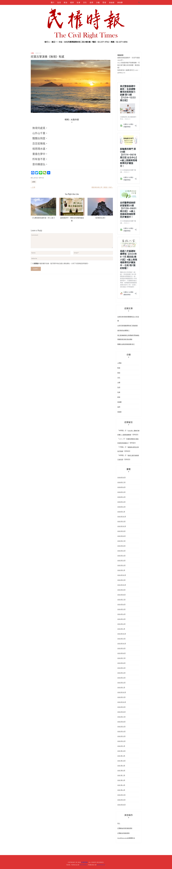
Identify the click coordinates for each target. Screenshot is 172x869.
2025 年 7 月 (121, 541)
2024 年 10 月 (121, 585)
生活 (59, 2)
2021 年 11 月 (121, 756)
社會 (78, 2)
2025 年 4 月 (121, 555)
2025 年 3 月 (121, 560)
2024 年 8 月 (121, 594)
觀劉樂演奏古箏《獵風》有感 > (102, 187)
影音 (104, 2)
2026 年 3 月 (121, 502)
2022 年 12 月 (121, 692)
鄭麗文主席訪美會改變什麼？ (126, 344)
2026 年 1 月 (121, 511)
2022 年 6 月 (121, 721)
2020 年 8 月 (121, 804)
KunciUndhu (96, 7)
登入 (118, 823)
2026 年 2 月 (121, 507)
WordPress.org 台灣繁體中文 (126, 838)
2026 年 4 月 (121, 497)
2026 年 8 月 (121, 477)
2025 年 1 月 (121, 570)
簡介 (52, 2)
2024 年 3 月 (121, 619)
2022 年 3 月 (121, 736)
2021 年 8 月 (121, 770)
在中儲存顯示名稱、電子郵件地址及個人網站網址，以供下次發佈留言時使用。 (60, 263)
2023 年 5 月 (121, 668)
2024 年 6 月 (121, 604)
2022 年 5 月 (121, 726)
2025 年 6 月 (121, 546)
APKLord (86, 7)
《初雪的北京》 (100, 218)
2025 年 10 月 (121, 526)
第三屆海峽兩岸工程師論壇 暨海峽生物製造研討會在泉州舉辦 (128, 337)
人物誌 (60, 7)
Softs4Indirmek (109, 7)
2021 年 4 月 (121, 785)
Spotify (77, 7)
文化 (85, 2)
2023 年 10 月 (121, 643)
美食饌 (120, 2)
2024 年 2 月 (121, 624)
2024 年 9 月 (121, 590)
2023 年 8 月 (121, 653)
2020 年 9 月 (121, 800)
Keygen (69, 7)
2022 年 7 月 (121, 717)
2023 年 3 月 (121, 677)
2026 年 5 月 (121, 492)
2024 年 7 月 (121, 599)
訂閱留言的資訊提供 (123, 833)
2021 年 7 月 (121, 775)
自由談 (111, 2)
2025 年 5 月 (121, 550)
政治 (65, 2)
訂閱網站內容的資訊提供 (124, 828)
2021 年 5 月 (121, 780)
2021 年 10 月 (121, 760)
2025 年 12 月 (121, 516)
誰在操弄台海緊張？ (123, 330)
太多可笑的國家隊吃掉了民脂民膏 (127, 325)
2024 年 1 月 (121, 629)
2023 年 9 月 (121, 648)
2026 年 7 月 (121, 482)
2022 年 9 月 (121, 707)
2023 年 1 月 (121, 687)
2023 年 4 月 (121, 673)
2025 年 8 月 (121, 536)
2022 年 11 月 (121, 697)
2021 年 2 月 (121, 790)
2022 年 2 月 (121, 741)
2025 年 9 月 (121, 531)
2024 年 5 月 (121, 609)
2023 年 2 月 (121, 682)
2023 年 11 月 (121, 638)
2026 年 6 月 (121, 487)
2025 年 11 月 (121, 521)
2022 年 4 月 (121, 731)
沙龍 (98, 2)
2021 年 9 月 (121, 765)
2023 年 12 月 (121, 633)
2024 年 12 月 (121, 575)
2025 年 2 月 (121, 565)
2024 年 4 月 (121, 614)
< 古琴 (33, 187)
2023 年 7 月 (121, 658)
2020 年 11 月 (121, 795)
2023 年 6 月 (121, 663)
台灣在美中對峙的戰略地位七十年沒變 (128, 318)
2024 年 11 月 (121, 580)
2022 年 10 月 (121, 702)
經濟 (72, 2)
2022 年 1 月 (121, 746)
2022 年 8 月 (121, 712)
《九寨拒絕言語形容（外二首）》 (43, 218)
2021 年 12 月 (121, 751)
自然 (91, 2)
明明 (34, 181)
